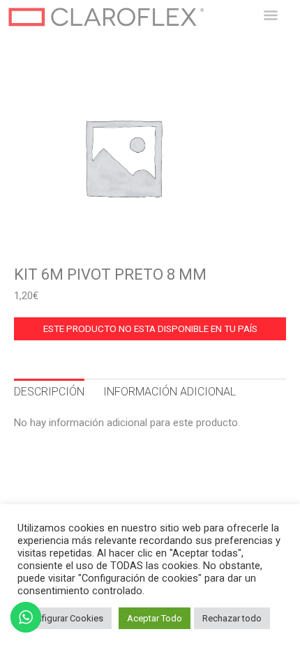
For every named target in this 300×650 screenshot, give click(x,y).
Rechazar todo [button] (232, 618)
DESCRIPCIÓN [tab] (49, 391)
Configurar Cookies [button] (64, 618)
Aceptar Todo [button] (154, 618)
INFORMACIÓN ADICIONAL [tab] (169, 391)
